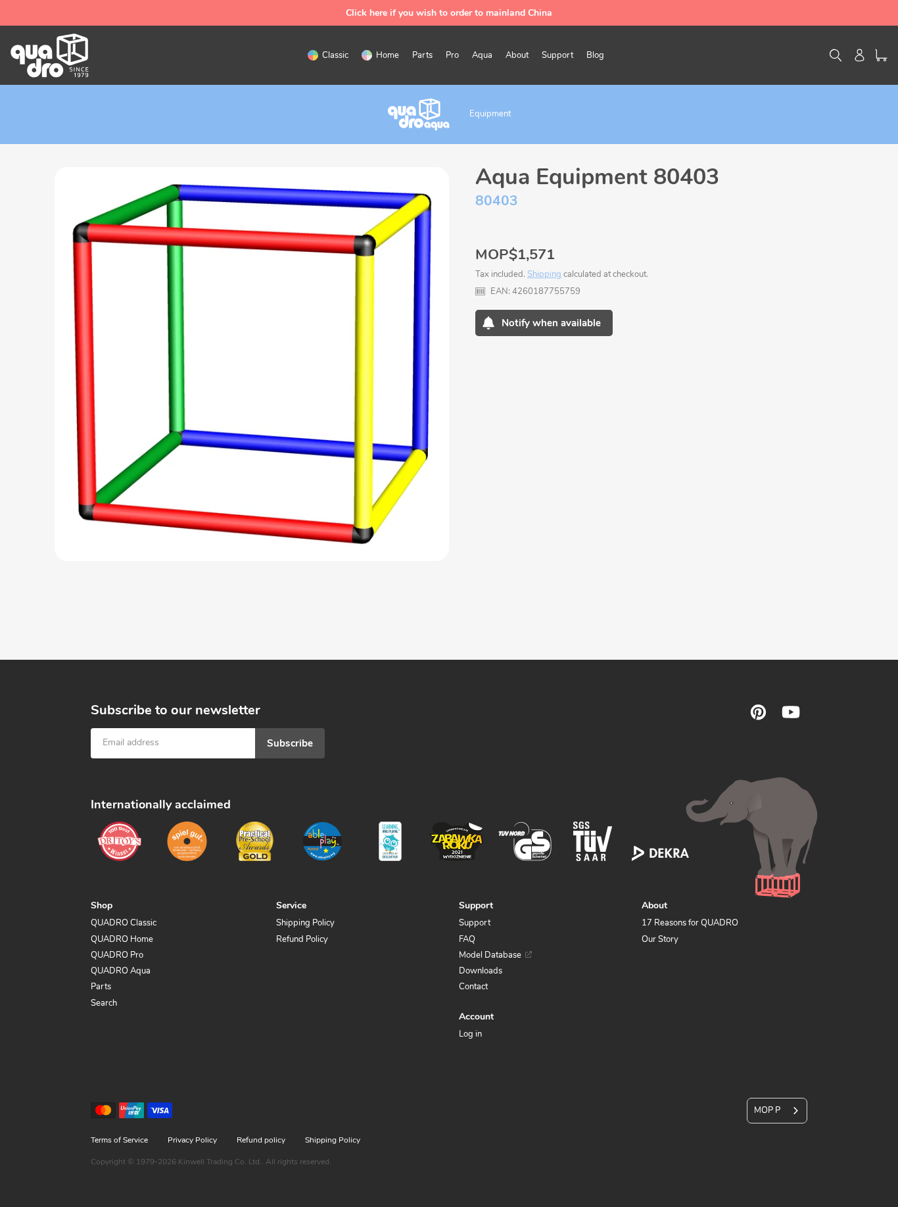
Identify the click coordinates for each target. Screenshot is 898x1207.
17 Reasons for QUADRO (690, 923)
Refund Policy (302, 939)
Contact (473, 987)
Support (474, 923)
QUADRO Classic (123, 923)
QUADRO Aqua (121, 971)
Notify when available (551, 323)
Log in (470, 1034)
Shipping (544, 274)
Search (104, 1003)
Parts (101, 987)
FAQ (467, 939)
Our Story (660, 939)
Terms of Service (119, 1140)
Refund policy (261, 1140)
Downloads (480, 971)
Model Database (490, 955)
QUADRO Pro (117, 955)
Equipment (490, 114)
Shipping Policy (305, 923)
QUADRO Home (122, 939)
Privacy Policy (192, 1140)
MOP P (767, 1110)
